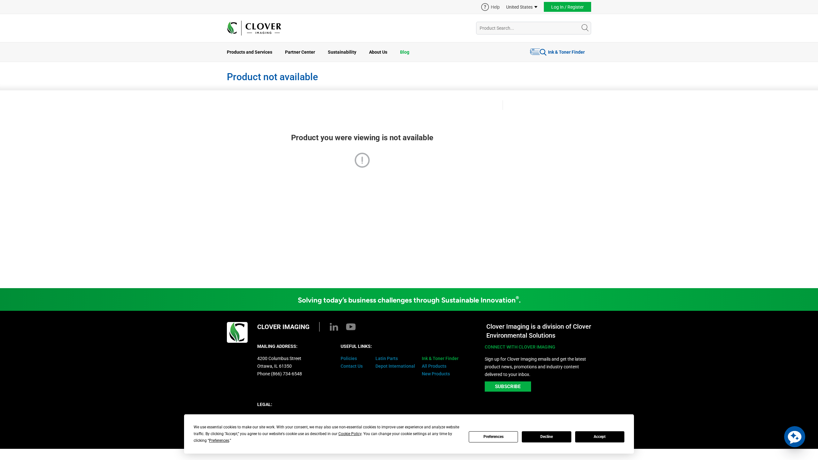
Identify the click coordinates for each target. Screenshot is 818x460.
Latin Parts (386, 358)
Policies (349, 358)
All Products (434, 366)
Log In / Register (567, 7)
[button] (794, 436)
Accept (600, 436)
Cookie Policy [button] (349, 434)
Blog (404, 52)
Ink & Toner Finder (566, 52)
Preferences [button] (219, 440)
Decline (546, 436)
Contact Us (352, 366)
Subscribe (508, 386)
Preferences (493, 436)
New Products (436, 373)
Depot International (395, 366)
